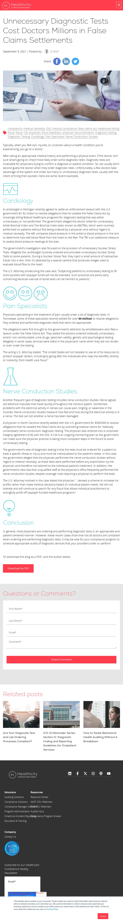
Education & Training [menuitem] (15, 821)
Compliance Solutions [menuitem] (16, 801)
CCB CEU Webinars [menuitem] (41, 806)
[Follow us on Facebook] (78, 774)
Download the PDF (18, 568)
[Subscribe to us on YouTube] (109, 774)
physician (34, 132)
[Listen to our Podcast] (101, 774)
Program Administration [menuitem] (17, 811)
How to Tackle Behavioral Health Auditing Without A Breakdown (100, 737)
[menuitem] (20, 792)
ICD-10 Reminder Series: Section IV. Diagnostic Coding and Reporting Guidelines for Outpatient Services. (59, 741)
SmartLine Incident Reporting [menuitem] (20, 816)
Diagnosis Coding (105, 132)
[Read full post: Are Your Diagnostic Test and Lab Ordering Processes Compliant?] (21, 714)
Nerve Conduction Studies (82, 136)
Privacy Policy (52, 909)
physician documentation (78, 132)
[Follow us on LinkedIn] (70, 774)
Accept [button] (103, 916)
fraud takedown (51, 132)
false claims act (87, 128)
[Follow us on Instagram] (93, 774)
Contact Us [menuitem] (10, 836)
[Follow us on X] (85, 774)
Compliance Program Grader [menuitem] (46, 816)
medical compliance (64, 128)
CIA (26, 132)
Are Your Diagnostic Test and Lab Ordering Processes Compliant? (19, 737)
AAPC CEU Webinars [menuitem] (41, 801)
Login (14, 16)
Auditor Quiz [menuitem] (37, 811)
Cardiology (37, 136)
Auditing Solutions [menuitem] (14, 797)
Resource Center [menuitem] (39, 797)
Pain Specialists (54, 136)
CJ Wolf (54, 51)
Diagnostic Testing (19, 136)
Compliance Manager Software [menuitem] (20, 806)
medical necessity (34, 128)
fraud (19, 132)
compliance (15, 128)
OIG (48, 128)
